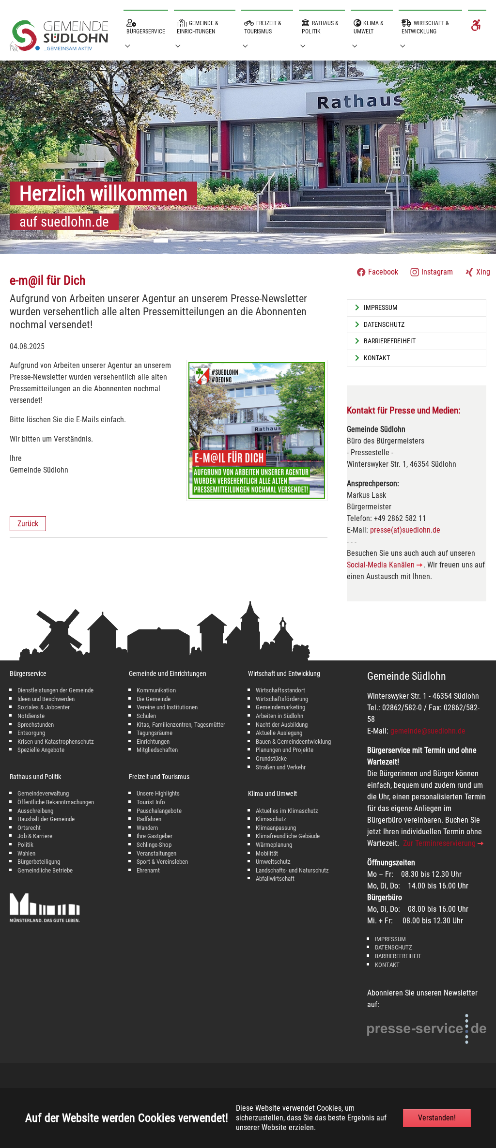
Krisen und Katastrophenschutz (55, 741)
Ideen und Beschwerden (46, 699)
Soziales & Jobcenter (43, 707)
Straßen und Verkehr (281, 767)
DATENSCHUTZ (393, 947)
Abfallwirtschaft (275, 878)
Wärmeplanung (274, 844)
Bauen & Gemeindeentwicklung (293, 741)
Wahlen (26, 853)
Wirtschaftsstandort (280, 690)
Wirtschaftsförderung (282, 699)
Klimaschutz (271, 819)
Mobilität (267, 853)
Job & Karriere (34, 836)
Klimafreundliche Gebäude (288, 836)
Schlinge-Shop (154, 844)
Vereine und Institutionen (167, 707)
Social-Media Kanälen (381, 564)
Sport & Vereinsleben (162, 861)
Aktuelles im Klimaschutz (287, 810)
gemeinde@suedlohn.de (427, 730)
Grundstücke (271, 758)
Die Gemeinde (153, 699)
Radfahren (149, 819)
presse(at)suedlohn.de (405, 530)
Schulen (146, 715)
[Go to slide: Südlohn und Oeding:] (178, 240)
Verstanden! (437, 1117)
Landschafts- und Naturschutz (292, 870)
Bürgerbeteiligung (38, 861)
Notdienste (31, 715)
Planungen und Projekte (284, 749)
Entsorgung (31, 732)
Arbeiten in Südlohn (279, 715)
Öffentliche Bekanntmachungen (55, 802)
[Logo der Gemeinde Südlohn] (59, 37)
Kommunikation (156, 690)
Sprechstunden (35, 724)
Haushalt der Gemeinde (46, 819)
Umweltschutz (273, 861)
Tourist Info (151, 802)
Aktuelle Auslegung (279, 732)
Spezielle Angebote (40, 749)
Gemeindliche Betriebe (45, 870)
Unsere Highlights (158, 793)
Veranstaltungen (156, 853)
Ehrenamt (148, 870)
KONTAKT (387, 964)
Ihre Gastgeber (154, 836)
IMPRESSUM (390, 939)
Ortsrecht (29, 827)
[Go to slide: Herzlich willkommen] (161, 240)
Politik (25, 844)
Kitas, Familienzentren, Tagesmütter (181, 724)
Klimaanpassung (276, 827)
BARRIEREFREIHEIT (398, 956)
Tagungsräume (154, 732)
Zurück (27, 523)
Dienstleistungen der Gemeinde (55, 690)
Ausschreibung (35, 810)
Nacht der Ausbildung (282, 724)
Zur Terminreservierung (439, 843)
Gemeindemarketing (280, 707)
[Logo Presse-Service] (426, 1029)
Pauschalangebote (159, 810)
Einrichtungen (153, 741)
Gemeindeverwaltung (43, 793)
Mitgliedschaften (157, 749)
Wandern (147, 827)
